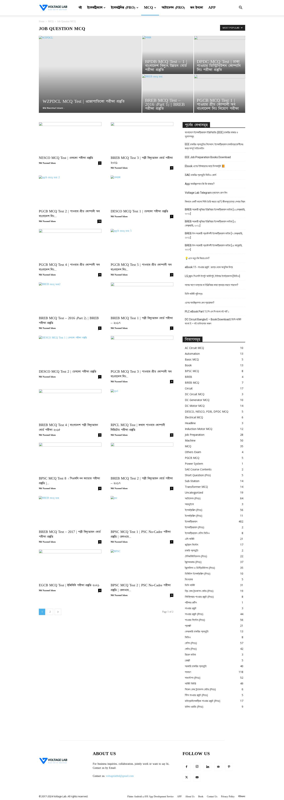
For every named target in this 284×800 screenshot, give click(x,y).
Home (41, 21)
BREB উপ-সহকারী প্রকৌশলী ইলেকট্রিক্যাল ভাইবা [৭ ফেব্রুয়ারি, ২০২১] (214, 235)
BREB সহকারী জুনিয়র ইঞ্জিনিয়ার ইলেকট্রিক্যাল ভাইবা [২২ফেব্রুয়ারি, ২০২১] (215, 211)
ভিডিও (188, 637)
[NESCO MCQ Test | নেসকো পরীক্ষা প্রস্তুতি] (70, 137)
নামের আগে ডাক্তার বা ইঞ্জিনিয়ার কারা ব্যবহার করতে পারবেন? (211, 284)
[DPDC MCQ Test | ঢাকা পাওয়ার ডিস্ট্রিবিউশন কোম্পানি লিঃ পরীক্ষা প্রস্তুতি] (219, 55)
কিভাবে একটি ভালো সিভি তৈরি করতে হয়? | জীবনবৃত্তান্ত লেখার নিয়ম (215, 201)
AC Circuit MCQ (194, 348)
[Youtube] (197, 777)
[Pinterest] (229, 767)
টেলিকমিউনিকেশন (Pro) (196, 556)
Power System (194, 463)
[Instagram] (197, 767)
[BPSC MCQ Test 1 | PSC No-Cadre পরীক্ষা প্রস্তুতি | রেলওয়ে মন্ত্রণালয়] (142, 511)
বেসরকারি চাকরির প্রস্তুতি (196, 631)
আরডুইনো (189, 504)
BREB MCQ (192, 382)
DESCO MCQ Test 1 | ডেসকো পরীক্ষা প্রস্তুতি (139, 211)
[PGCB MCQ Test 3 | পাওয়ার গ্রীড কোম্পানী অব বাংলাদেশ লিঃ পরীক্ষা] (142, 351)
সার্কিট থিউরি (190, 683)
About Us (190, 796)
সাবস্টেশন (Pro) (192, 677)
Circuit (189, 388)
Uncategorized (194, 492)
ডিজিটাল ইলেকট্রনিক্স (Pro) (197, 573)
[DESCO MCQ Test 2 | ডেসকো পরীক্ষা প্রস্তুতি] (70, 351)
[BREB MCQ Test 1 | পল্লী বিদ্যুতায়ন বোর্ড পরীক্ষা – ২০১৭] (142, 297)
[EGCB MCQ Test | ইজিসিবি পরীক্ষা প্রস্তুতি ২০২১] (70, 564)
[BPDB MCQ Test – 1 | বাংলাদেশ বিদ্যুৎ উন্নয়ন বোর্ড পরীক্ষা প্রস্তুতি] (167, 55)
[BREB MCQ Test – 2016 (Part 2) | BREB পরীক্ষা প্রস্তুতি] (70, 297)
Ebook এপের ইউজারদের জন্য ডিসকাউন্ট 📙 (205, 166)
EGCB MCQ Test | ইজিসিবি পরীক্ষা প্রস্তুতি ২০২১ (69, 585)
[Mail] (218, 767)
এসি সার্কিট (189, 539)
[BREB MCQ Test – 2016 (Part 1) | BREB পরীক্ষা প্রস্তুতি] (167, 94)
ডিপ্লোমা (189, 579)
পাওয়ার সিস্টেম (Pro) (195, 620)
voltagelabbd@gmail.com (120, 776)
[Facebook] (186, 767)
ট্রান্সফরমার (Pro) (193, 562)
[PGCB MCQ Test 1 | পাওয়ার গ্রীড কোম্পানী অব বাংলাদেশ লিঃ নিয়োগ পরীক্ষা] (219, 94)
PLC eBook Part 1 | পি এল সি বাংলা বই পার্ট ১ (207, 311)
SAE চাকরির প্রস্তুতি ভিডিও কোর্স (200, 174)
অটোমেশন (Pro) (173, 8)
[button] (240, 8)
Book (188, 365)
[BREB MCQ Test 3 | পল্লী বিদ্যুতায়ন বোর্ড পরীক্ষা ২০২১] (142, 137)
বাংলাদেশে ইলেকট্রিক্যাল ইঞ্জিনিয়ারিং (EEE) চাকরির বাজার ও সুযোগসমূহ (211, 134)
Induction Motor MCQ (198, 429)
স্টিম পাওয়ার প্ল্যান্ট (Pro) (196, 695)
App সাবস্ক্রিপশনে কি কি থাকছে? (199, 183)
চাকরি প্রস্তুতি (191, 550)
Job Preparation (194, 434)
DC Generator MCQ (197, 400)
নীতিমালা (241, 796)
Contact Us (212, 796)
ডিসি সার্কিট (190, 585)
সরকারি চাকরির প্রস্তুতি (196, 666)
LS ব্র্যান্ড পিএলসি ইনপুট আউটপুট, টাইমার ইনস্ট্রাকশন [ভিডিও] (212, 276)
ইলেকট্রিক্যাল (94, 8)
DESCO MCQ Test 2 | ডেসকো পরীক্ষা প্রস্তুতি (67, 372)
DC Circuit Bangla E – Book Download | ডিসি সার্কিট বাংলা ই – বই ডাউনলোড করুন (213, 321)
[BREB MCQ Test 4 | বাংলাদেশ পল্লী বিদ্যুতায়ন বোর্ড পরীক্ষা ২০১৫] (70, 404)
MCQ (148, 8)
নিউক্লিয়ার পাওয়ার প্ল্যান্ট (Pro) (199, 596)
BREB (188, 377)
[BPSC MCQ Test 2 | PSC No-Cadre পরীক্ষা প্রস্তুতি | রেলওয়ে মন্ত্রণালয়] (142, 564)
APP (212, 8)
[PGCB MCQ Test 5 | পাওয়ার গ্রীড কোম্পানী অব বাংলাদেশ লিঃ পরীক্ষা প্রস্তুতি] (142, 244)
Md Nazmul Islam (53, 107)
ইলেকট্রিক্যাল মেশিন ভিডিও (197, 533)
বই (80, 8)
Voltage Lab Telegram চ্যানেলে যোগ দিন (206, 192)
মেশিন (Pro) (191, 643)
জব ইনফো (196, 8)
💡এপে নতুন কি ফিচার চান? (197, 258)
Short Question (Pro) (198, 475)
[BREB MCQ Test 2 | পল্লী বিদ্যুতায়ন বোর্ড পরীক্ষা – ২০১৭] (142, 458)
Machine (190, 440)
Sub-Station (192, 481)
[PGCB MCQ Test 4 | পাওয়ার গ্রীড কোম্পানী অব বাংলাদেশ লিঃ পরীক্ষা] (70, 244)
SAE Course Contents (198, 469)
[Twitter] (186, 777)
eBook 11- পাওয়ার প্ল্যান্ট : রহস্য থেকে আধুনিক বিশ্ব (209, 267)
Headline (190, 423)
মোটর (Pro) (191, 649)
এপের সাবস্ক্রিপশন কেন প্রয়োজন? (199, 302)
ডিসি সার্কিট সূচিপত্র (193, 293)
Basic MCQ (192, 359)
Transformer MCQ (196, 487)
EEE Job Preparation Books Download (208, 157)
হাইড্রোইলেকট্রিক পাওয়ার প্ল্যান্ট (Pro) (202, 701)
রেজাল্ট (187, 660)
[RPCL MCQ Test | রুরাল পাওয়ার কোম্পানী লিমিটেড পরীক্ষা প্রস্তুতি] (142, 404)
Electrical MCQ (194, 417)
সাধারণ (188, 672)
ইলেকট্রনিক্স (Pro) (123, 8)
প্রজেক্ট (188, 625)
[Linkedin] (208, 767)
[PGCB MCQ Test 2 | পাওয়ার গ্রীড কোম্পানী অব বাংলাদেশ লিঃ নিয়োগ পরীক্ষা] (70, 191)
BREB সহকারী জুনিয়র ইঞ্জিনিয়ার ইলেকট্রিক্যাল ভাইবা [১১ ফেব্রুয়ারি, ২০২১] (210, 223)
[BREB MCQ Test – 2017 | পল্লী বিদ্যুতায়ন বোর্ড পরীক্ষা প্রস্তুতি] (70, 511)
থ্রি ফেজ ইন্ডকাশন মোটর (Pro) (199, 591)
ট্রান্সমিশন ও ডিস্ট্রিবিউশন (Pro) (200, 568)
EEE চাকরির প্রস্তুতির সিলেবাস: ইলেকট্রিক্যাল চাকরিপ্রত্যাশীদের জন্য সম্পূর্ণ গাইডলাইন (214, 146)
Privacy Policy (228, 796)
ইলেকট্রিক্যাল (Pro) (194, 527)
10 (99, 221)
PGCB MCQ (192, 458)
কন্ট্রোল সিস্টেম (191, 544)
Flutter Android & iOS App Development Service (150, 796)
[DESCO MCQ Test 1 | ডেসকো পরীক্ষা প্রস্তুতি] (142, 191)
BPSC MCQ (192, 371)
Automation (192, 353)
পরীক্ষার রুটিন (191, 602)
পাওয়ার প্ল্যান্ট (190, 608)
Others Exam (193, 452)
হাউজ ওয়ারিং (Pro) (194, 706)
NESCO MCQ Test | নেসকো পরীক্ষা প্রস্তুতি (66, 158)
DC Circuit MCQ (194, 394)
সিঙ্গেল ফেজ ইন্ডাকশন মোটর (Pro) (200, 689)
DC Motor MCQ (195, 406)
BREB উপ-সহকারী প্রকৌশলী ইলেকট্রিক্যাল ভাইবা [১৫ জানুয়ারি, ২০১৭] (213, 247)
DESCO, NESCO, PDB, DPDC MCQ (206, 411)
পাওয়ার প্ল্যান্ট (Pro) (194, 614)
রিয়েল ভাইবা (190, 654)
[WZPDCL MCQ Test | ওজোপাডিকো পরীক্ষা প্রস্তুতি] (90, 80)
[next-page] (58, 612)
